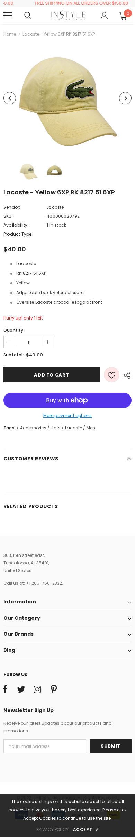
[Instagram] (37, 690)
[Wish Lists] (111, 374)
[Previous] (9, 98)
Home (9, 34)
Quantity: (14, 330)
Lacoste (55, 207)
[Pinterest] (53, 690)
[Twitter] (21, 690)
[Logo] (68, 15)
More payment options (67, 415)
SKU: (8, 216)
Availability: (16, 225)
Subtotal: (13, 355)
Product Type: (18, 234)
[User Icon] (104, 15)
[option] (67, 98)
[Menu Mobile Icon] (7, 15)
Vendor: (11, 207)
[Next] (125, 98)
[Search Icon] (34, 15)
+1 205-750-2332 (44, 583)
